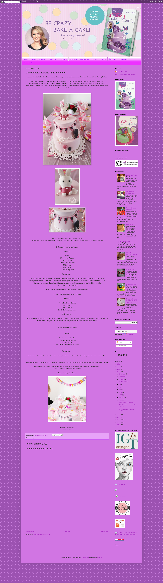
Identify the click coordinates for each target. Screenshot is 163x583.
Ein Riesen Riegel (131, 175)
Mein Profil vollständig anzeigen (125, 74)
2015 (119, 417)
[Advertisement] (67, 514)
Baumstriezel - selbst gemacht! (131, 192)
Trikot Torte (129, 224)
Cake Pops (53, 59)
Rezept (32, 438)
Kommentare (122, 346)
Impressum (124, 59)
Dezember (122, 374)
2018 (119, 369)
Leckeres (73, 59)
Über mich (112, 59)
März (120, 395)
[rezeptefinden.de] (121, 484)
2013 (119, 422)
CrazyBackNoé (122, 71)
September (122, 382)
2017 (119, 372)
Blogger (99, 557)
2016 (119, 414)
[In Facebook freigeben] (59, 435)
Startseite (67, 531)
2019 (119, 366)
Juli (120, 384)
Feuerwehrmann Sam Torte (131, 208)
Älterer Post (104, 531)
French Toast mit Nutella (126, 402)
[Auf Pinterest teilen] (61, 435)
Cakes (34, 59)
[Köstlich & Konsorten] (122, 515)
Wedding (64, 59)
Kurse (104, 59)
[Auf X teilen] (57, 435)
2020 (119, 364)
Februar (121, 397)
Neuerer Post (30, 531)
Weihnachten (84, 59)
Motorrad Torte (130, 269)
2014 (119, 420)
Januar (121, 400)
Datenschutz (28, 63)
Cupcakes (42, 59)
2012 (119, 425)
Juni (120, 387)
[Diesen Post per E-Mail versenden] (53, 435)
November (122, 376)
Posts (120, 342)
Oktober (121, 379)
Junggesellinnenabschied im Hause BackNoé (131, 300)
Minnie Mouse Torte (124, 241)
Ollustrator (86, 557)
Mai (120, 389)
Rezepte (95, 59)
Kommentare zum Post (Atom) (42, 534)
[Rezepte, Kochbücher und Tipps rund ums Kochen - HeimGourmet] (126, 534)
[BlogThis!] (55, 435)
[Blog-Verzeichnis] (119, 540)
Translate (130, 334)
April (120, 392)
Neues (26, 59)
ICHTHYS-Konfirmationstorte (131, 253)
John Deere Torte (131, 284)
